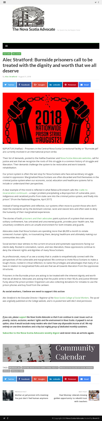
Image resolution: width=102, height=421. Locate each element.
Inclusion (16, 54)
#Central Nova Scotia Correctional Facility (40, 368)
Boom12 (96, 418)
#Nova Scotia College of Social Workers (76, 368)
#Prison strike (17, 371)
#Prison (6, 371)
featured (7, 54)
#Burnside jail (14, 368)
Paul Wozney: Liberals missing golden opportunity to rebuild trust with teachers (70, 398)
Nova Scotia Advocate (75, 418)
